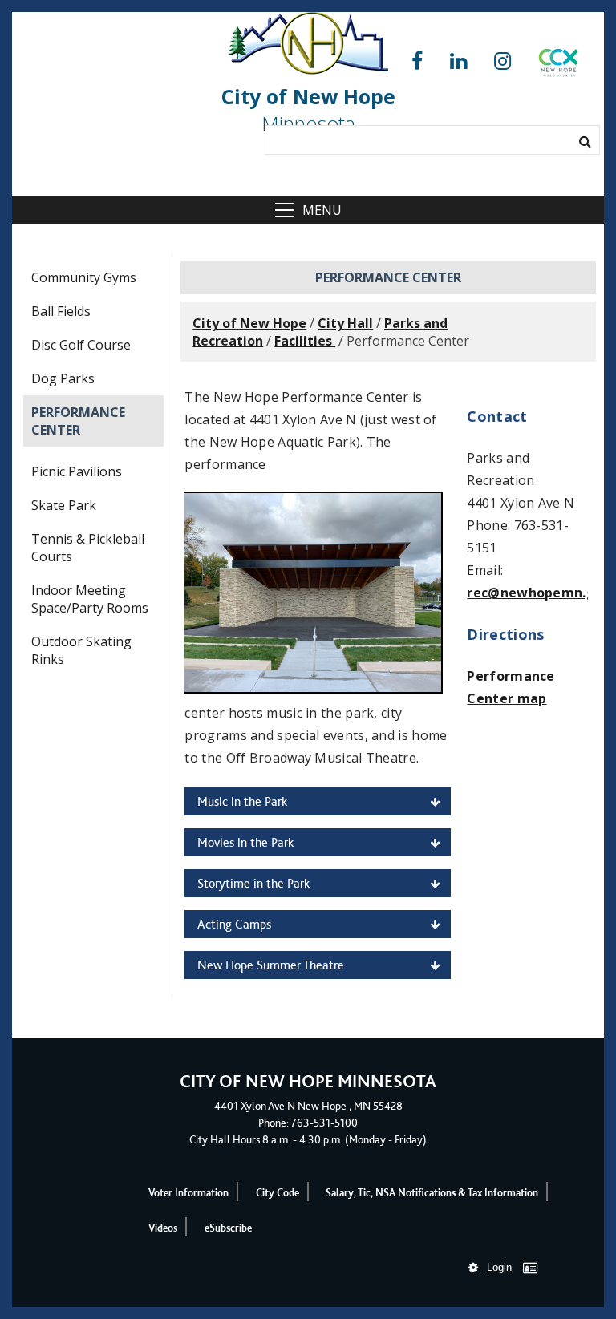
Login (499, 1267)
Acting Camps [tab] (234, 924)
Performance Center (78, 421)
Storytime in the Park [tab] (253, 883)
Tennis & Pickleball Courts (87, 547)
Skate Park (63, 505)
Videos (162, 1228)
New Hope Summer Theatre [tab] (270, 965)
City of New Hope (249, 323)
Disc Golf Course (81, 345)
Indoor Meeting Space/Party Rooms (89, 599)
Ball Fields (61, 311)
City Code (277, 1193)
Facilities (304, 341)
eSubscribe (228, 1228)
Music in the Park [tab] (242, 801)
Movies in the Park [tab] (245, 842)
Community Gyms (83, 277)
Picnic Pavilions (76, 471)
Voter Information (188, 1193)
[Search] (585, 141)
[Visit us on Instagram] (502, 61)
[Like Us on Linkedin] (458, 61)
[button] (558, 66)
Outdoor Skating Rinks (81, 650)
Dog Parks (63, 378)
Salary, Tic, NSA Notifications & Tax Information (432, 1193)
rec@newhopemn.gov (538, 592)
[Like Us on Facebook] (417, 61)
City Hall (345, 323)
